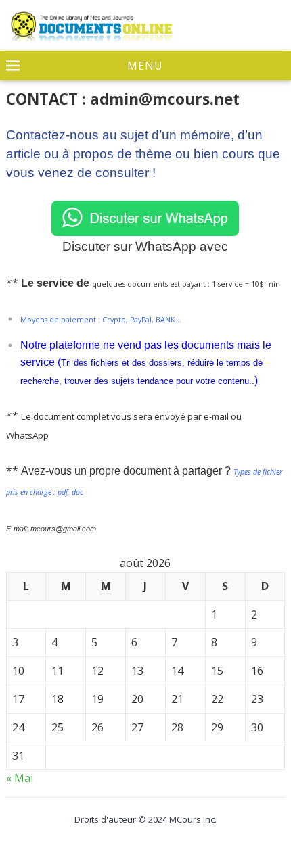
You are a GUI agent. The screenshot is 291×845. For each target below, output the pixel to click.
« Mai (19, 778)
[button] (145, 66)
